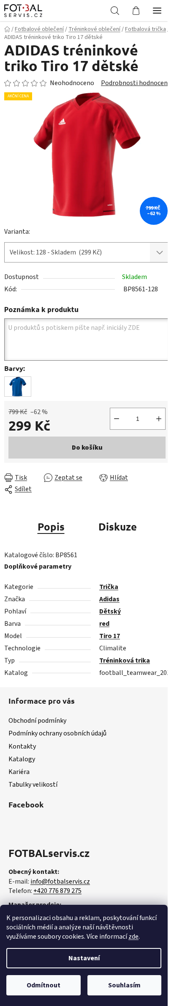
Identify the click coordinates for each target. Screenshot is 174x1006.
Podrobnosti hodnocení (135, 83)
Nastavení (84, 958)
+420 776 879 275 (57, 890)
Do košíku (87, 447)
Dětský (110, 611)
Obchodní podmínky (37, 720)
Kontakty (22, 746)
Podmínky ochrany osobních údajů (57, 733)
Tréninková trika (124, 660)
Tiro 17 (109, 636)
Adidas (109, 599)
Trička (108, 586)
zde (133, 936)
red (104, 623)
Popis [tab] (51, 526)
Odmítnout (43, 985)
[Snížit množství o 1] (116, 418)
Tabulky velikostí (32, 784)
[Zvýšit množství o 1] (158, 418)
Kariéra (19, 772)
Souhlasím (124, 985)
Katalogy (21, 759)
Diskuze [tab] (117, 526)
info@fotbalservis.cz (60, 881)
